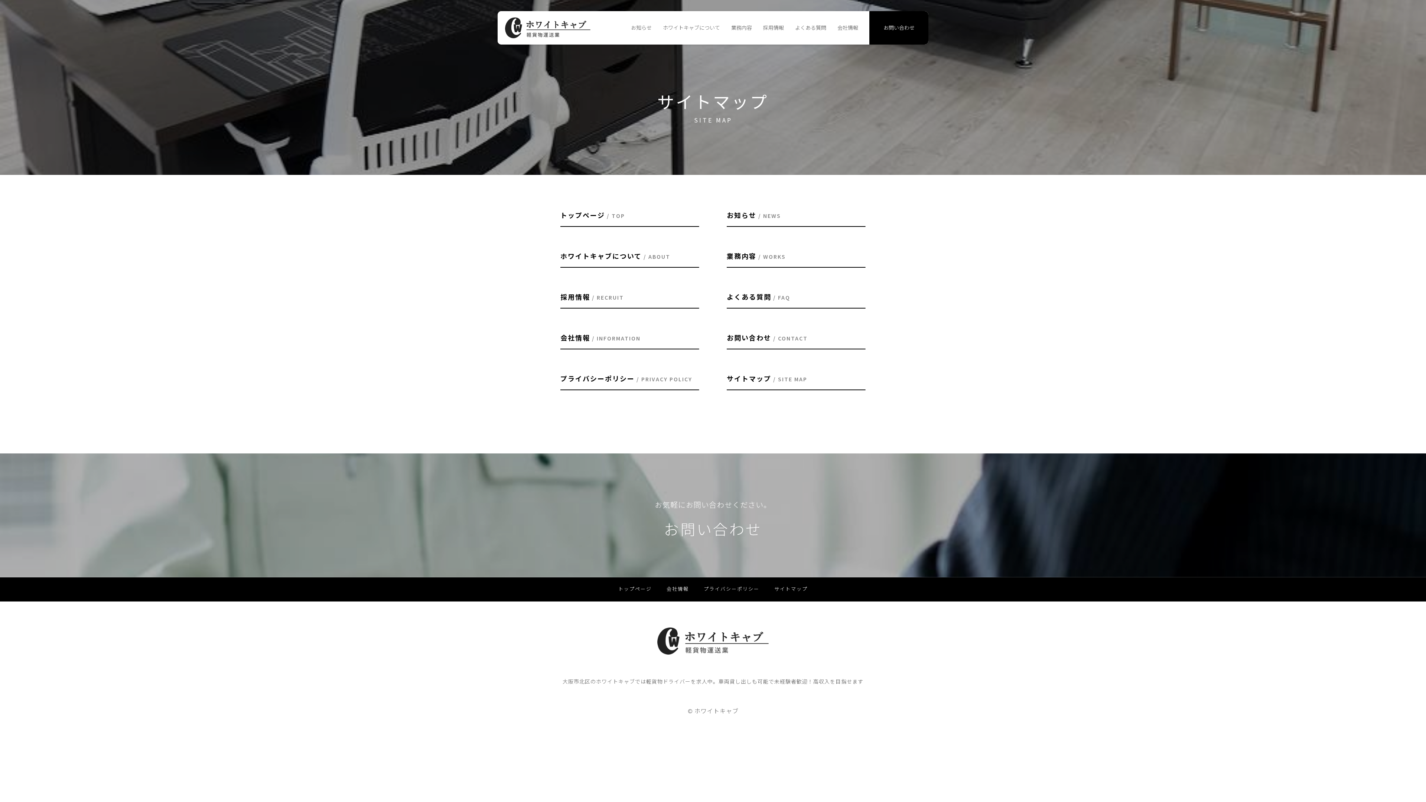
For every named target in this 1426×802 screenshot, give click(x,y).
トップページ (635, 589)
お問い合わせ (899, 28)
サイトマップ (791, 589)
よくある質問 (810, 28)
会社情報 (847, 28)
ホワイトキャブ (716, 711)
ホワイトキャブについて (691, 28)
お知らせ (641, 28)
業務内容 (741, 28)
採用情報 (773, 28)
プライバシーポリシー (731, 589)
